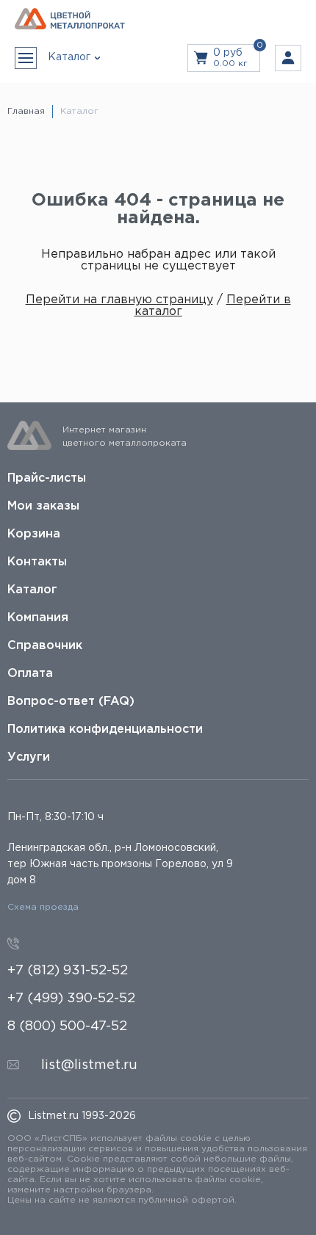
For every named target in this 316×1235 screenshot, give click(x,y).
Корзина (33, 534)
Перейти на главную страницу (119, 299)
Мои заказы (43, 506)
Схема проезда (43, 907)
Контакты (37, 562)
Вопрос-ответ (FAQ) (70, 701)
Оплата (30, 673)
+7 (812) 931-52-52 (67, 971)
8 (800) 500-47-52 (67, 1026)
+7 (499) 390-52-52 (71, 998)
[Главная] (70, 19)
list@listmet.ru (89, 1065)
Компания (37, 617)
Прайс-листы (46, 478)
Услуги (28, 757)
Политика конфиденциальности (105, 729)
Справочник (44, 645)
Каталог (32, 589)
